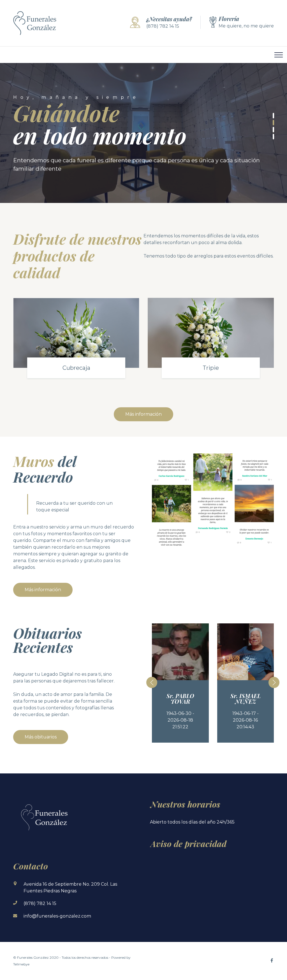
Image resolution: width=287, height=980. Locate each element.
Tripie (211, 367)
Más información (143, 414)
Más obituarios (41, 737)
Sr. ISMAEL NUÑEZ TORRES (245, 701)
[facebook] (271, 960)
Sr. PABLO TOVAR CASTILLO (180, 701)
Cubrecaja (76, 367)
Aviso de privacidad (188, 843)
